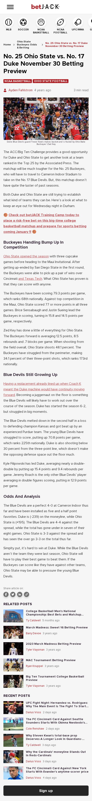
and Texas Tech (30, 279)
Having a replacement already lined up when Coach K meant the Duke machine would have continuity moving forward (44, 389)
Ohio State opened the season (26, 256)
